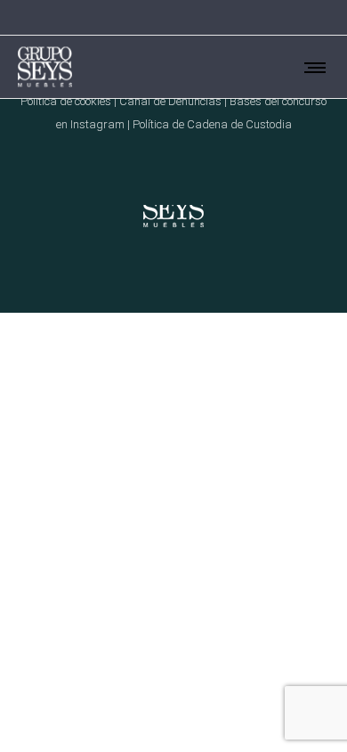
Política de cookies (65, 101)
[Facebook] (254, 18)
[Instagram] (277, 18)
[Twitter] (323, 18)
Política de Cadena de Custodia (212, 124)
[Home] (173, 205)
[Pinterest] (300, 18)
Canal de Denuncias (170, 101)
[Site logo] (45, 67)
